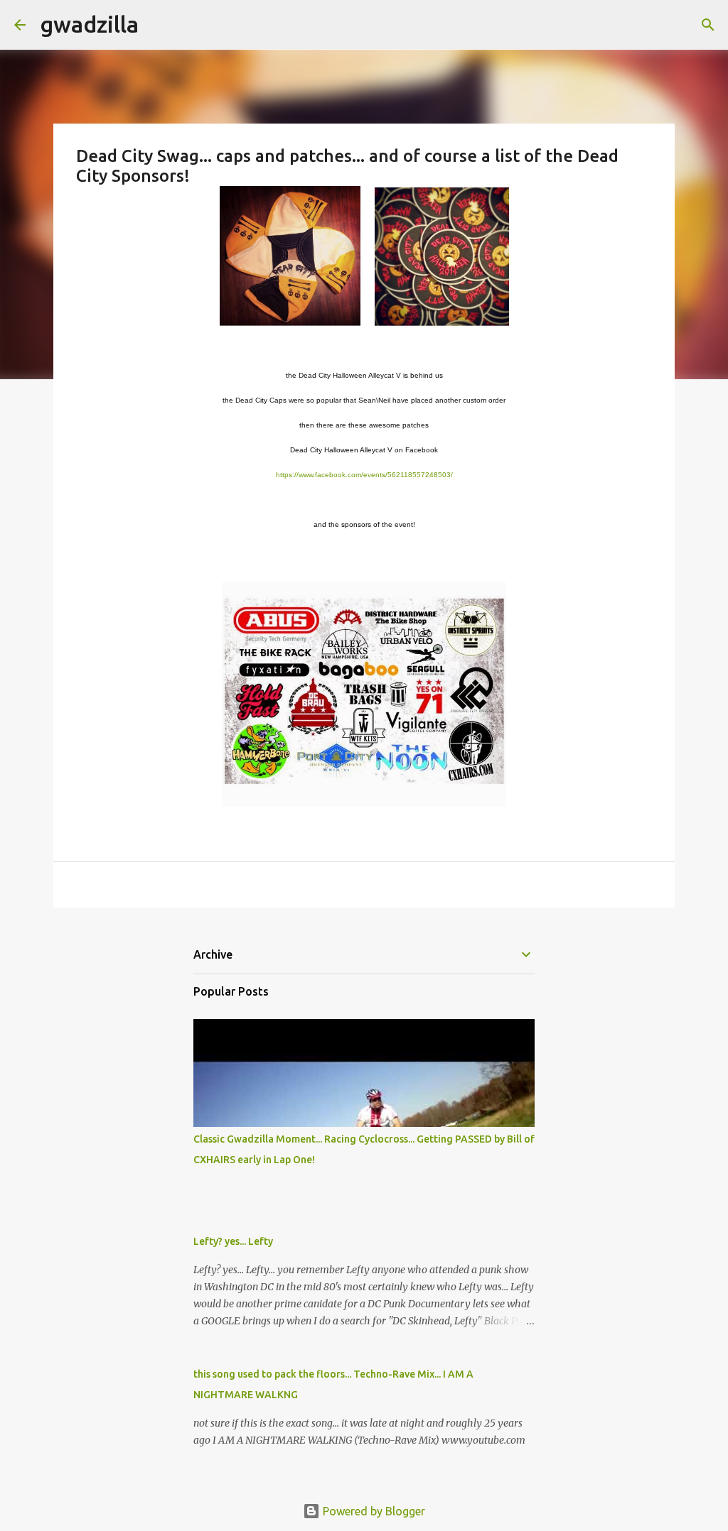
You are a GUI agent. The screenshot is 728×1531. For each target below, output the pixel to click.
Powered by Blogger (372, 1511)
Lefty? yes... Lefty (233, 1241)
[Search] (158, 25)
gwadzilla (89, 24)
